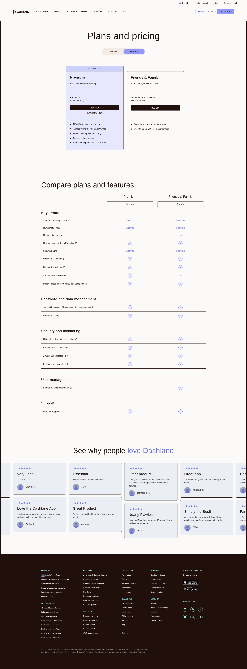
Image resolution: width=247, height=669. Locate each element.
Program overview (90, 616)
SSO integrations (90, 605)
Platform (57, 11)
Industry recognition (49, 612)
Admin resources (158, 579)
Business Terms (57, 652)
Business (113, 51)
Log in (197, 3)
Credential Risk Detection (93, 583)
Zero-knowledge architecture (95, 575)
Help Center (216, 3)
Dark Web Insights (90, 600)
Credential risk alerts (91, 588)
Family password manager (52, 592)
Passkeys (87, 592)
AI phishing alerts (90, 579)
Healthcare (126, 588)
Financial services (129, 583)
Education (126, 579)
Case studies (127, 612)
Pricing (126, 11)
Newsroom (155, 616)
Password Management (77, 11)
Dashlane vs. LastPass (50, 629)
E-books (125, 629)
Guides (125, 633)
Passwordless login (91, 596)
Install (205, 3)
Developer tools (157, 588)
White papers (127, 616)
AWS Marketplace (90, 633)
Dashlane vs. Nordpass (50, 637)
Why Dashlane (42, 11)
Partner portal (89, 625)
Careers (154, 612)
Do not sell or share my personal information (111, 652)
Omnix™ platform (51, 575)
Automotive (126, 575)
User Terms (45, 652)
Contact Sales (157, 620)
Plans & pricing (47, 596)
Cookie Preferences (86, 652)
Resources (97, 11)
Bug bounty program (159, 583)
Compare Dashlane (49, 616)
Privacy (67, 652)
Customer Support (158, 575)
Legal (74, 652)
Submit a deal (89, 629)
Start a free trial (230, 3)
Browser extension (190, 575)
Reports (125, 620)
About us (154, 603)
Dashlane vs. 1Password (51, 621)
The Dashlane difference (51, 608)
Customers (112, 11)
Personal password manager (53, 588)
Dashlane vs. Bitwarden (51, 633)
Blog (123, 625)
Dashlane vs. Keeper (50, 625)
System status (157, 592)
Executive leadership (159, 608)
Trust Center (127, 608)
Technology (126, 592)
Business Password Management (55, 579)
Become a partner (90, 620)
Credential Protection (50, 584)
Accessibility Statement (137, 652)
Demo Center (127, 603)
